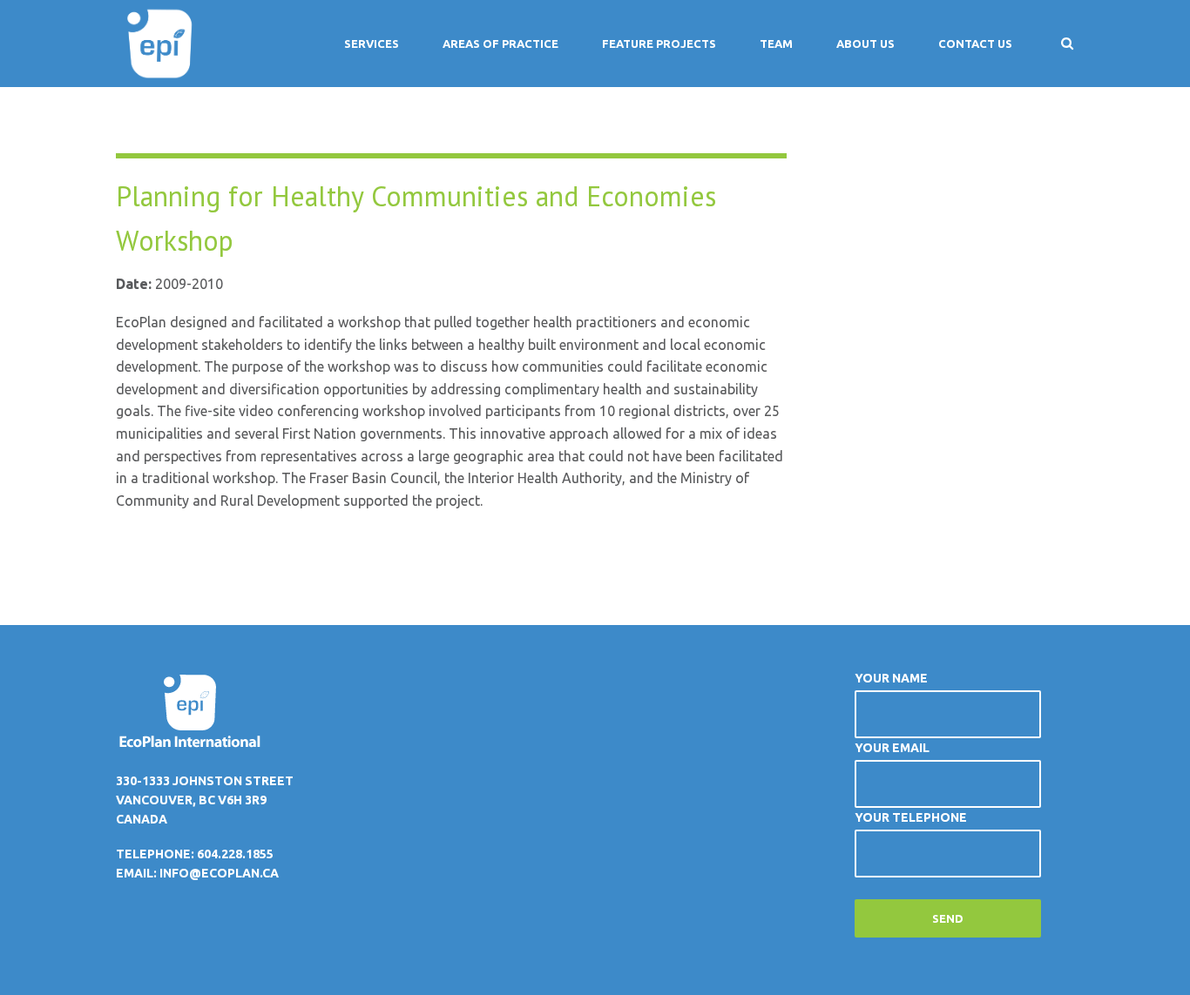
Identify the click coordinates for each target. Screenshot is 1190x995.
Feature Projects (659, 43)
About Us (865, 43)
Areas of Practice (500, 43)
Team (776, 43)
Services (371, 43)
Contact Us (975, 43)
